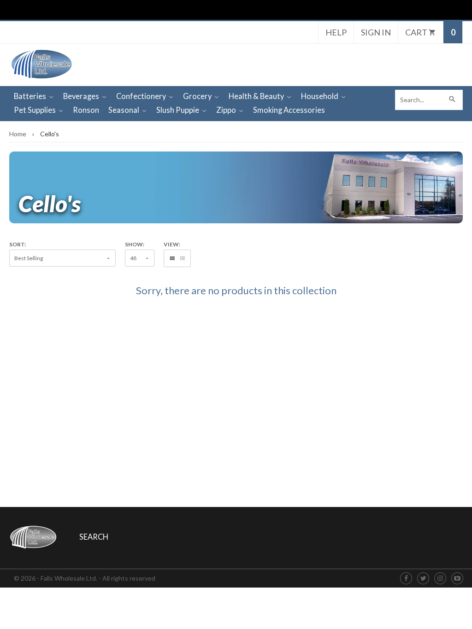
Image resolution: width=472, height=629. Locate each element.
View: (172, 244)
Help (336, 32)
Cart (417, 32)
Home (17, 134)
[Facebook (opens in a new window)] (406, 578)
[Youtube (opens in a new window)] (457, 578)
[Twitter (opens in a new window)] (423, 578)
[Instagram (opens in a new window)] (440, 578)
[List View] (182, 258)
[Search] (452, 100)
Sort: (17, 244)
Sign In (376, 32)
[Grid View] (172, 258)
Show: (134, 244)
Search (93, 537)
